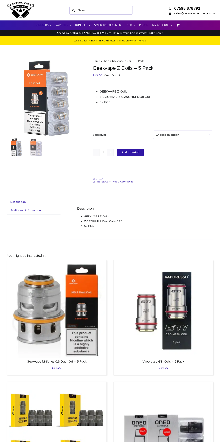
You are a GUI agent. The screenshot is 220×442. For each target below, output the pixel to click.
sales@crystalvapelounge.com (194, 13)
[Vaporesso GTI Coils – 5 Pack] (163, 264)
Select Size (99, 135)
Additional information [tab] (25, 210)
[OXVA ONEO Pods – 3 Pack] (163, 386)
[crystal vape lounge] (20, 3)
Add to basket (130, 152)
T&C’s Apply (156, 33)
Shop (106, 61)
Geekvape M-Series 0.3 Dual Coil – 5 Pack (56, 361)
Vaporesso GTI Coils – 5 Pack (163, 361)
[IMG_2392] (45, 98)
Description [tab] (18, 202)
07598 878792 (187, 9)
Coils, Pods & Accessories (119, 181)
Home (96, 61)
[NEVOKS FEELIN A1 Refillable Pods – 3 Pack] (57, 386)
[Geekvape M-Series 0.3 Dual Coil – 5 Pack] (57, 264)
